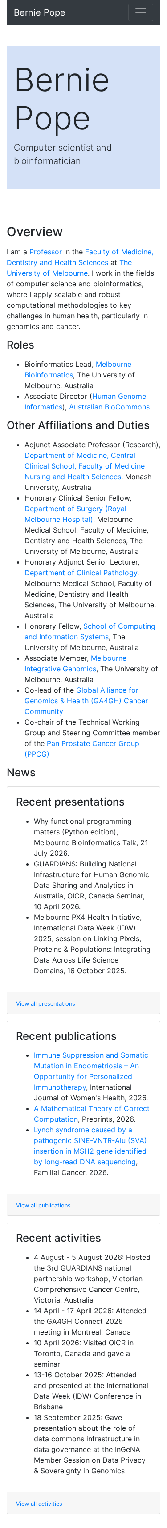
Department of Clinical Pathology (80, 572)
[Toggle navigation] (140, 12)
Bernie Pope (39, 12)
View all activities (39, 1503)
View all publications (43, 1205)
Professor (45, 251)
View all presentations (45, 1003)
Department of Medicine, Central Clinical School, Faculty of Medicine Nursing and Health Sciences (84, 466)
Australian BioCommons (109, 406)
